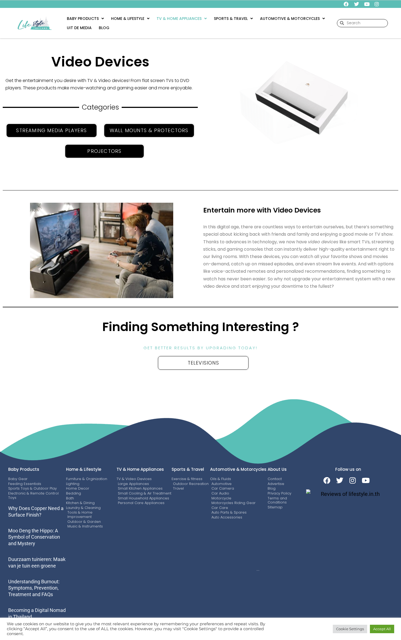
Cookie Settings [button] (350, 629)
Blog (104, 28)
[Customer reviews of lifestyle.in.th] (348, 494)
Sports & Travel (188, 469)
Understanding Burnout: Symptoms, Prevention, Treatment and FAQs (33, 588)
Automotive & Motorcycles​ (290, 18)
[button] (85, 18)
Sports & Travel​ (231, 18)
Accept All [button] (382, 629)
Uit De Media (79, 28)
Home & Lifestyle (127, 18)
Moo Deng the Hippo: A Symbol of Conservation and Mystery (34, 537)
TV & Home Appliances (179, 18)
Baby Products (83, 18)
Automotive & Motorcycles (238, 469)
